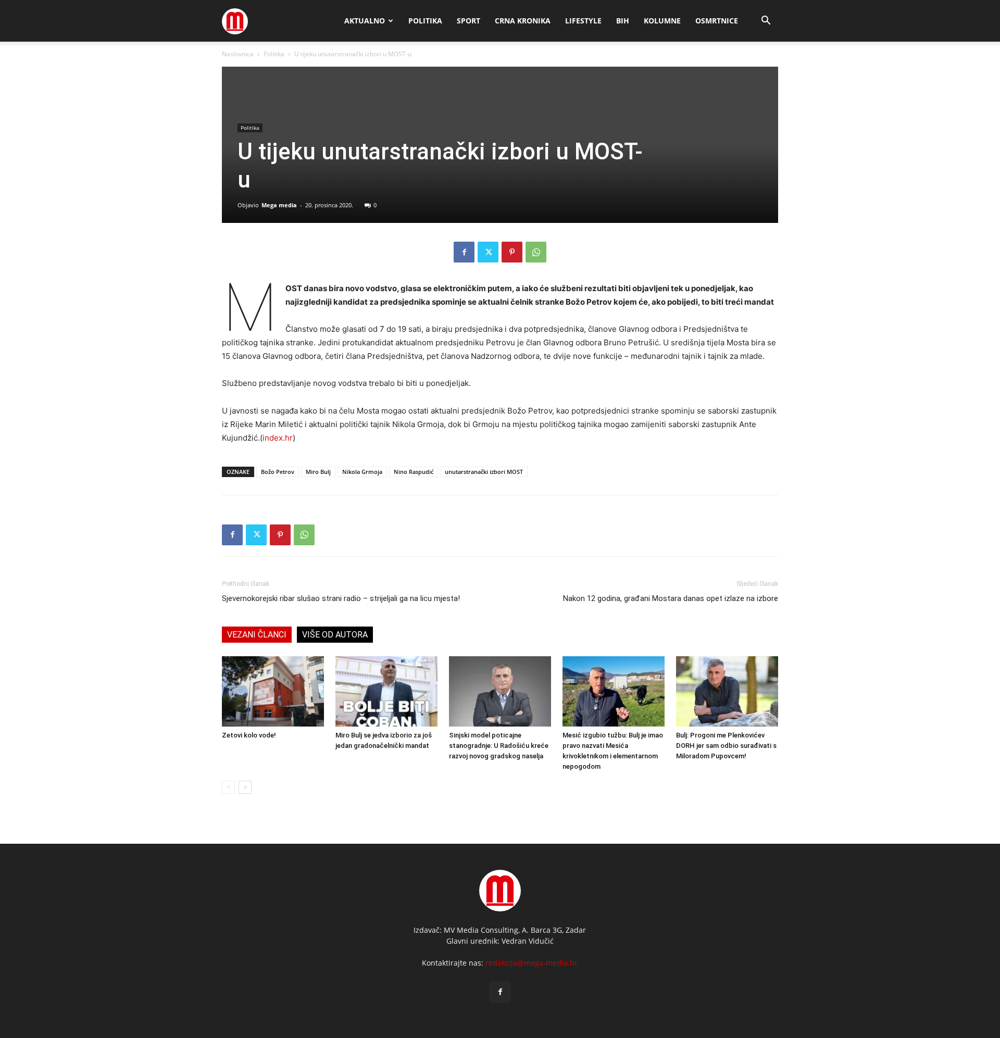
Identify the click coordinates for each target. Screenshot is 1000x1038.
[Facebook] (464, 252)
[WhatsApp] (536, 252)
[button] (765, 22)
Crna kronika (523, 21)
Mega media (279, 205)
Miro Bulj (318, 472)
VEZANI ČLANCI (256, 635)
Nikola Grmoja (362, 472)
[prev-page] (228, 787)
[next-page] (245, 787)
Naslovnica (238, 53)
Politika (425, 21)
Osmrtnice (716, 21)
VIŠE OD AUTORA (335, 635)
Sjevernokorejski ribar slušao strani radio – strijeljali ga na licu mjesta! (341, 598)
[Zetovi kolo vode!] (273, 691)
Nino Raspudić (413, 472)
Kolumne (662, 21)
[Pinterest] (512, 252)
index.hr (277, 438)
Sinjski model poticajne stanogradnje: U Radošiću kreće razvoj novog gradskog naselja (498, 745)
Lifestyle (583, 21)
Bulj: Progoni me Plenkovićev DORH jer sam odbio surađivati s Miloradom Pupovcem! (726, 745)
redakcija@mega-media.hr (531, 963)
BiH (622, 21)
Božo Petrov (277, 472)
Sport (468, 21)
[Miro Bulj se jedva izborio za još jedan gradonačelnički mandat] (386, 691)
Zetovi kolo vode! (249, 735)
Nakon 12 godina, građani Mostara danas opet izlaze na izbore (670, 598)
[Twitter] (488, 252)
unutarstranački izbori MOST (484, 472)
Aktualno (364, 21)
